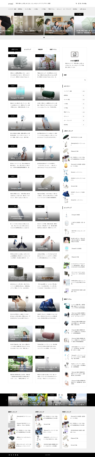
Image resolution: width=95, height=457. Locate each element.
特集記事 (40, 49)
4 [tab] (45, 37)
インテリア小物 (7, 14)
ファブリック (39, 55)
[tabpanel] (47, 24)
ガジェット (59, 9)
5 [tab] (46, 37)
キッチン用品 (28, 9)
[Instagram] (78, 3)
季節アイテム (51, 9)
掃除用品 (40, 357)
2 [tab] (42, 37)
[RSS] (85, 3)
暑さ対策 (12, 146)
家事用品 (20, 9)
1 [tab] (41, 37)
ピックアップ (27, 49)
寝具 (40, 85)
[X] (80, 3)
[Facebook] (82, 3)
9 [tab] (52, 37)
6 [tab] (48, 37)
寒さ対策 (12, 55)
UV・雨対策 (67, 14)
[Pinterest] (84, 3)
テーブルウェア (37, 14)
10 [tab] (53, 37)
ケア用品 (44, 9)
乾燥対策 (12, 85)
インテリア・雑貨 (12, 9)
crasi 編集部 (74, 61)
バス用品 (36, 9)
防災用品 (75, 9)
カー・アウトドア (67, 9)
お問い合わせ (83, 9)
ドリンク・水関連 (13, 206)
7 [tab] (49, 37)
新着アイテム (53, 49)
